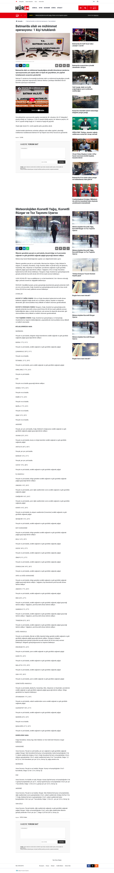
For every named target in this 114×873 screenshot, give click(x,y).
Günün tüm (93, 15)
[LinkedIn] (24, 65)
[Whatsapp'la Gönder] (27, 65)
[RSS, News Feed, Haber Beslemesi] (96, 865)
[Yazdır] (56, 65)
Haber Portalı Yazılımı (23, 870)
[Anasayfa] (16, 1)
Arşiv (36, 1)
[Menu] (80, 7)
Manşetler (21, 1)
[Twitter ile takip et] (93, 865)
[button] (60, 65)
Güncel (34, 8)
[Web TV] (94, 1)
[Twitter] (20, 65)
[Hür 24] (22, 7)
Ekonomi (47, 8)
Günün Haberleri (29, 1)
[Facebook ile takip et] (89, 865)
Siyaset (59, 8)
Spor (40, 8)
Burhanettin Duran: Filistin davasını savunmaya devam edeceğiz (52, 15)
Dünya (53, 8)
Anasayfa (19, 21)
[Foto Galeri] (97, 1)
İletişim (53, 865)
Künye (47, 865)
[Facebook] (17, 65)
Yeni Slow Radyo (57, 860)
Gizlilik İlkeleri (59, 865)
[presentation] (21, 15)
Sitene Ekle (41, 1)
